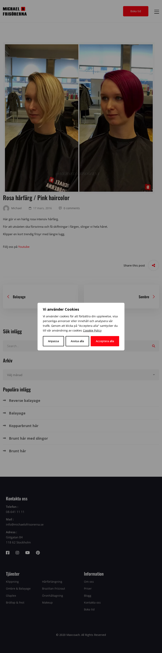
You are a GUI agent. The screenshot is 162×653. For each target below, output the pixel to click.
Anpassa (53, 341)
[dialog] (81, 326)
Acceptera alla (105, 341)
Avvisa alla (77, 341)
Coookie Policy (92, 330)
